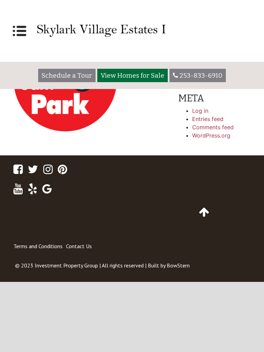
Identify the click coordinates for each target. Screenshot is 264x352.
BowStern (178, 265)
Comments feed (213, 127)
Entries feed (207, 119)
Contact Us (79, 246)
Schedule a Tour (67, 75)
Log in (200, 110)
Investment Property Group (66, 265)
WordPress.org (211, 135)
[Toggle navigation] (19, 31)
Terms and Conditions (38, 246)
